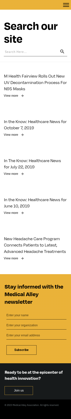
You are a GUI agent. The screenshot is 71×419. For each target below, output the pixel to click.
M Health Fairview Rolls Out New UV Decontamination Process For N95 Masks (35, 82)
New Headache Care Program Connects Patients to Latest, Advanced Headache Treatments (35, 244)
